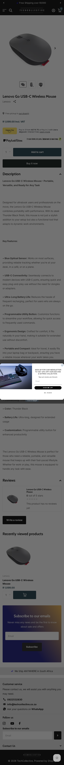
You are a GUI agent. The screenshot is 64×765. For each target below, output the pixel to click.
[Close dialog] (62, 365)
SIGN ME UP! (48, 388)
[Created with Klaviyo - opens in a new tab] (32, 401)
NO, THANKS (48, 392)
